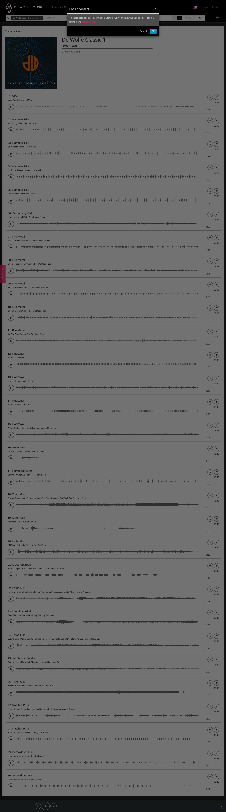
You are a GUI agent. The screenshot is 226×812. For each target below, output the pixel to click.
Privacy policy (89, 21)
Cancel (143, 31)
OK (153, 31)
